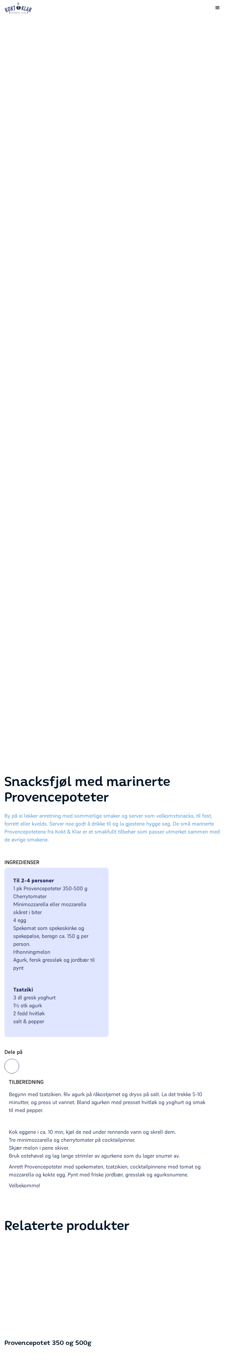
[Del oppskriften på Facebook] (11, 1066)
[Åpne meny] (217, 7)
